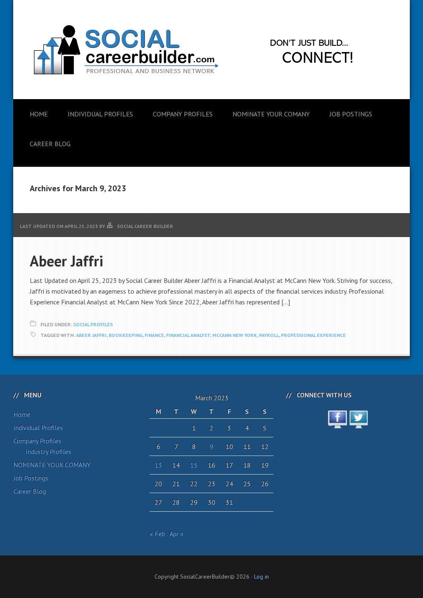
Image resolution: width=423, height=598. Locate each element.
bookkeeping (126, 335)
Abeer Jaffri (66, 261)
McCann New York (234, 335)
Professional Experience (313, 335)
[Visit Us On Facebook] (337, 424)
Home (21, 414)
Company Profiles (37, 441)
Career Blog (29, 491)
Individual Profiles (38, 427)
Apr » (176, 533)
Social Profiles (93, 324)
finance (154, 335)
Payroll (269, 335)
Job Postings (30, 478)
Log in (261, 576)
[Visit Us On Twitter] (358, 424)
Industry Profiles (48, 451)
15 (193, 465)
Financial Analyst (188, 335)
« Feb (157, 533)
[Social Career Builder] (211, 137)
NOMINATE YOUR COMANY (51, 464)
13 (158, 465)
